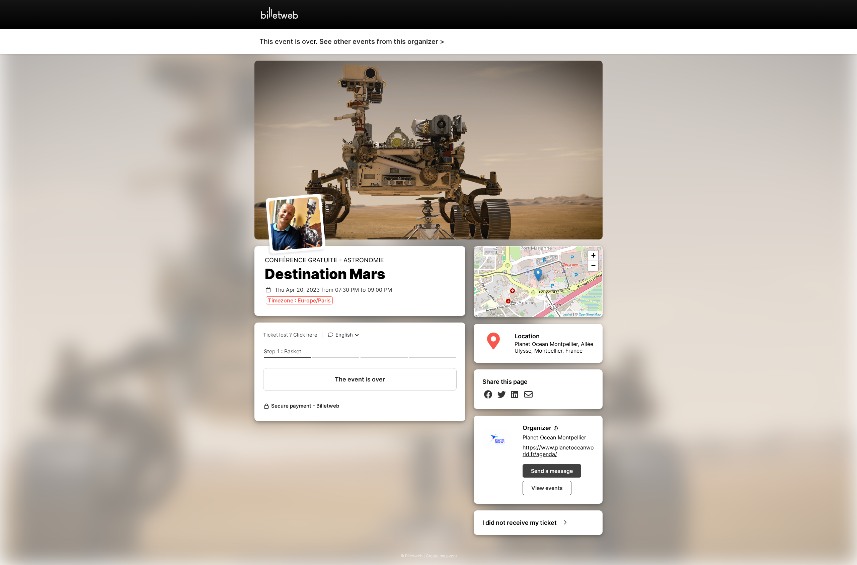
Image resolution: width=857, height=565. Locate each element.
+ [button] (593, 255)
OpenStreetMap (590, 314)
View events (547, 488)
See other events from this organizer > (381, 42)
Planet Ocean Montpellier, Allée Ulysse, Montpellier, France (554, 347)
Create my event (441, 555)
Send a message (552, 471)
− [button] (593, 266)
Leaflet (567, 314)
